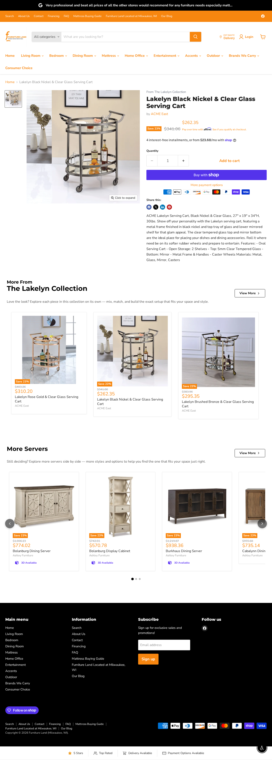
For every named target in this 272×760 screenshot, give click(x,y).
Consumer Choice (19, 68)
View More (247, 293)
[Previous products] (9, 523)
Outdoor (214, 55)
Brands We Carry (243, 55)
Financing (54, 16)
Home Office (135, 55)
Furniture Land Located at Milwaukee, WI (131, 16)
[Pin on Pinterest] (169, 207)
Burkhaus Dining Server (184, 551)
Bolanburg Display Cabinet (109, 551)
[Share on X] (155, 207)
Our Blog (166, 16)
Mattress (109, 55)
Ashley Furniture (23, 555)
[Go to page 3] (140, 579)
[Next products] (262, 523)
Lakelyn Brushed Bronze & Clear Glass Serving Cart (218, 404)
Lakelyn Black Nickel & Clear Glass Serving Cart (130, 401)
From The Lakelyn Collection (166, 92)
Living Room (31, 55)
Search (9, 16)
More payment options (207, 185)
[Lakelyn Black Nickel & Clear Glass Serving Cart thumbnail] (13, 99)
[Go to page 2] (136, 579)
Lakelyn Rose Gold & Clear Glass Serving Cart (46, 399)
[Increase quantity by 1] (183, 161)
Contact (39, 16)
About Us (24, 16)
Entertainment (165, 55)
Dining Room (83, 55)
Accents (192, 55)
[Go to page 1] (132, 579)
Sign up (148, 659)
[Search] (195, 37)
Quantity (152, 151)
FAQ (66, 16)
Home (10, 55)
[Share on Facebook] (149, 207)
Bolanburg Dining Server (32, 551)
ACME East (159, 114)
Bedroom (57, 55)
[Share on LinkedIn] (162, 207)
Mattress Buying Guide (87, 16)
